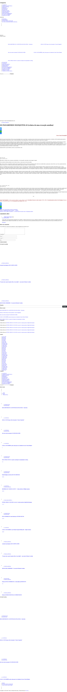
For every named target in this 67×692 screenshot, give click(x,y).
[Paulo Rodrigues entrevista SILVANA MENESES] (6, 470)
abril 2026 (3, 340)
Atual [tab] (4, 392)
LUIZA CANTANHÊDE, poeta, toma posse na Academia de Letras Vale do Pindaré (48, 52)
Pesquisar (1, 305)
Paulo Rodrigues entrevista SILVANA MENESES (11, 474)
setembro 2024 (4, 357)
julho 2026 (4, 337)
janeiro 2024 (4, 365)
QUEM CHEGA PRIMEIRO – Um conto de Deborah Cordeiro (13, 568)
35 (2, 476)
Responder (4, 222)
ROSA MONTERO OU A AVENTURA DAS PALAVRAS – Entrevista (20, 44)
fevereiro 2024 (4, 364)
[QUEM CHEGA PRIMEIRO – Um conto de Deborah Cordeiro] (4, 299)
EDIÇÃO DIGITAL (5, 6)
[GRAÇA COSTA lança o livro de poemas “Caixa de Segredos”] (5, 636)
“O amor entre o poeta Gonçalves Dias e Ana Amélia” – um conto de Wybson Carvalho (15, 281)
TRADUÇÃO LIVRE (6, 15)
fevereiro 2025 (4, 352)
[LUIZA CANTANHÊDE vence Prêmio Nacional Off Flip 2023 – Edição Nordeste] (6, 526)
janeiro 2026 (4, 342)
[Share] (33, 133)
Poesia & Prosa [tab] (5, 394)
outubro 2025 (4, 345)
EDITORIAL (4, 7)
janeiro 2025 (4, 353)
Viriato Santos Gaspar (8, 216)
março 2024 (4, 363)
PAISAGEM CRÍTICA (6, 11)
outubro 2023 (4, 368)
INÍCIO (3, 683)
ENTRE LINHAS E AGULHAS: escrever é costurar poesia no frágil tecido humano (20, 322)
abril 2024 (3, 362)
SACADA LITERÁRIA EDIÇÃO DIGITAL (9, 21)
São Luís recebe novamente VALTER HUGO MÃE (17, 52)
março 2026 (4, 341)
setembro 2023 (4, 369)
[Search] (0, 72)
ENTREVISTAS (5, 8)
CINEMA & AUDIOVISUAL (7, 5)
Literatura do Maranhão (14, 209)
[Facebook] (33, 130)
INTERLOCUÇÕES (5, 10)
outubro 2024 (4, 356)
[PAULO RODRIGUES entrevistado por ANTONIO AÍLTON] (6, 512)
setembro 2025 (4, 346)
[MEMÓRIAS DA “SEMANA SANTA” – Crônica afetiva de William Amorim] (6, 485)
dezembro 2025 (4, 343)
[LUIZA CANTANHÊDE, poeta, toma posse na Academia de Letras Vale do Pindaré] (6, 442)
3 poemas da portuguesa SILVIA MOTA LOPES (8, 265)
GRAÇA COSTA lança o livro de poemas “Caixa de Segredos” (51, 44)
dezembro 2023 (4, 366)
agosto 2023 (4, 370)
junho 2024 (4, 360)
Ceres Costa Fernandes (6, 209)
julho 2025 (4, 348)
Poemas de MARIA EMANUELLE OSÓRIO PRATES (12, 594)
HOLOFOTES (4, 9)
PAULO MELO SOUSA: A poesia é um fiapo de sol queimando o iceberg (20, 60)
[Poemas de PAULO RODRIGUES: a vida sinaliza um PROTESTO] (6, 577)
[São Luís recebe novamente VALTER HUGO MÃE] (6, 429)
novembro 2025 (4, 344)
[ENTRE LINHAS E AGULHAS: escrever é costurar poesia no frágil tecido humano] (6, 499)
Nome (1, 236)
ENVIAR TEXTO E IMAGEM (7, 20)
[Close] (0, 0)
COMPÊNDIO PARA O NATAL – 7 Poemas (9, 210)
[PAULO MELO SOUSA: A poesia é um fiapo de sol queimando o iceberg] (6, 455)
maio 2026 (4, 339)
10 (2, 531)
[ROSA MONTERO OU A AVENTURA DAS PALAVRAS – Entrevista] (6, 403)
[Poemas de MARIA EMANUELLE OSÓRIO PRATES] (6, 591)
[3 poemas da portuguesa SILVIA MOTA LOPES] (6, 261)
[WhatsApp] (33, 131)
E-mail (1, 238)
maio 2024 (4, 361)
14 (2, 518)
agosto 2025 (4, 347)
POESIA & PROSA (5, 12)
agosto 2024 (4, 358)
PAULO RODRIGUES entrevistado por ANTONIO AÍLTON (13, 516)
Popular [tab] (3, 393)
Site (0, 240)
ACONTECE (4, 4)
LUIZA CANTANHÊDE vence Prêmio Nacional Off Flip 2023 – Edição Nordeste (16, 529)
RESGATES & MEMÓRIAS (7, 13)
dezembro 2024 (4, 354)
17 (2, 504)
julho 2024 (4, 359)
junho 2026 (4, 338)
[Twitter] (33, 128)
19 (2, 491)
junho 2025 (4, 349)
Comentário (2, 234)
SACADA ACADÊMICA (6, 14)
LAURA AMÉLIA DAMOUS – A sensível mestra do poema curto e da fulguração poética (16, 211)
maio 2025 (4, 350)
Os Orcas (27, 690)
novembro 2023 (4, 367)
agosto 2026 (4, 336)
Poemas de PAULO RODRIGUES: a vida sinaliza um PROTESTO (14, 581)
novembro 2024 (4, 355)
